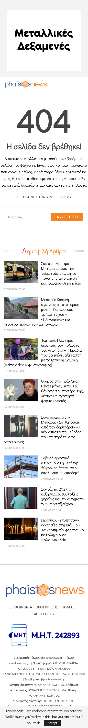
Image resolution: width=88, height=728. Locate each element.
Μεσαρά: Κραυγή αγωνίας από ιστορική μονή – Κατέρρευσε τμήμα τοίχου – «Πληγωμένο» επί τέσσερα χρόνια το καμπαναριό (41, 312)
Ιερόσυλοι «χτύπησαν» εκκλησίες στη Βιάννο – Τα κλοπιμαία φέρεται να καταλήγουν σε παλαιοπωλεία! (62, 529)
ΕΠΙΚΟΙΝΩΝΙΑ (21, 606)
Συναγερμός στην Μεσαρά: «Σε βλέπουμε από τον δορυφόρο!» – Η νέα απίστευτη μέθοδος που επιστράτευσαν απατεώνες (42, 429)
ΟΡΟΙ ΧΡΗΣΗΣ (46, 606)
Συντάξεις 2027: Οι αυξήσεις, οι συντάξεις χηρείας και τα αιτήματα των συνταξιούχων (62, 496)
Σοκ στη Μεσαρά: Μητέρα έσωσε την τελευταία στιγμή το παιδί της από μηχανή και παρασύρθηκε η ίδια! (61, 273)
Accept (52, 722)
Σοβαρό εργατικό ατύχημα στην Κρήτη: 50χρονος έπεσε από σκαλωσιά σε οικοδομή (60, 465)
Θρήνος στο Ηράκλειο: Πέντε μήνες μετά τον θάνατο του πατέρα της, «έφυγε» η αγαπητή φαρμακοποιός (62, 390)
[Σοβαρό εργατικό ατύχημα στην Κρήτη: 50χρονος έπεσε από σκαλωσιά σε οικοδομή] (21, 466)
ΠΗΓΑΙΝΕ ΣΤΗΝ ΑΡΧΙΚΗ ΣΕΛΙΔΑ (46, 196)
